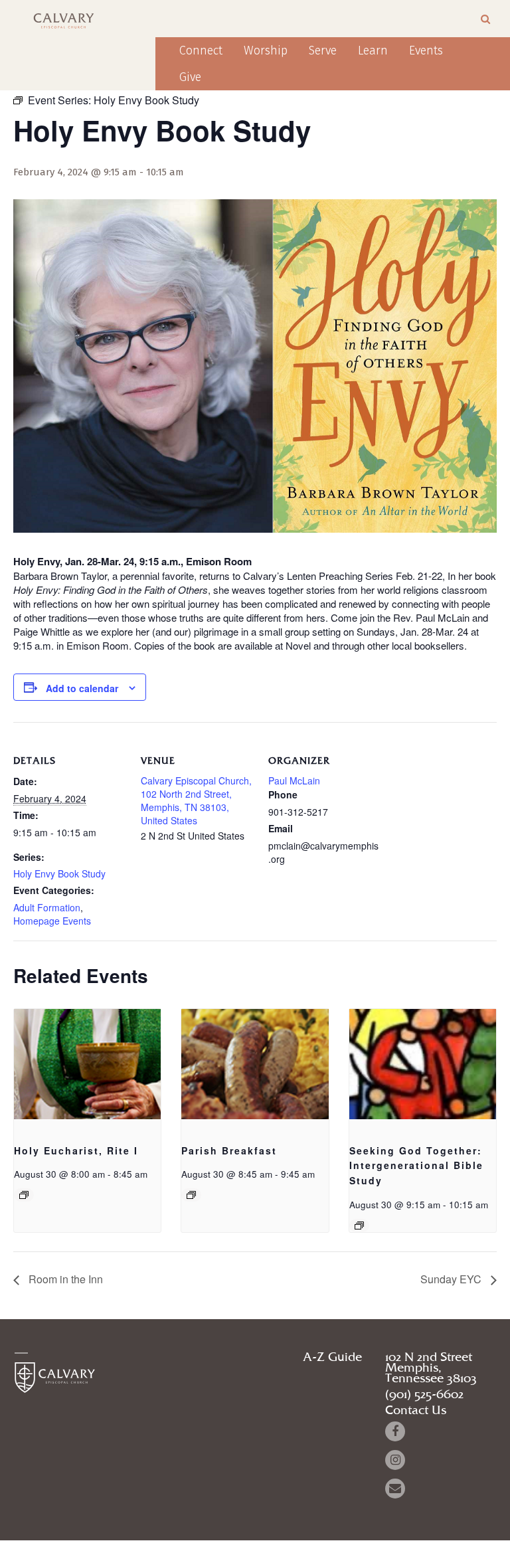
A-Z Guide (332, 1357)
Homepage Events (52, 920)
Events (426, 50)
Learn (373, 50)
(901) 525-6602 (424, 1395)
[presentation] (87, 1064)
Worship (266, 50)
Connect (200, 50)
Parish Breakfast (229, 1150)
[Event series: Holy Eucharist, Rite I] (24, 1195)
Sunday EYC (452, 1279)
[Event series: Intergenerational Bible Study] (359, 1225)
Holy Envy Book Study (59, 873)
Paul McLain (294, 780)
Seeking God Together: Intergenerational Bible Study (416, 1165)
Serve (323, 50)
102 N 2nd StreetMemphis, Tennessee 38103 (431, 1368)
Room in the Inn (64, 1279)
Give (190, 77)
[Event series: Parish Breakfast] (191, 1195)
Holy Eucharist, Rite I (76, 1150)
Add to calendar (82, 688)
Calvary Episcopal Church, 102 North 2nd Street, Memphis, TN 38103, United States (196, 800)
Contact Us (415, 1411)
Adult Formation (46, 907)
